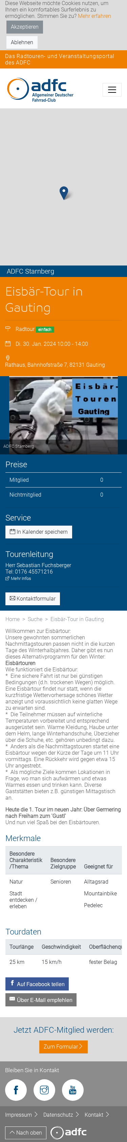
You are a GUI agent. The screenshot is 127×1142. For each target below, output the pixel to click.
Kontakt (95, 1115)
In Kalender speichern (41, 532)
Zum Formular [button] (61, 1046)
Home (12, 619)
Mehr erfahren (94, 16)
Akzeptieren (25, 27)
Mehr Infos (20, 578)
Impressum (19, 1115)
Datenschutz (59, 1115)
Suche (35, 619)
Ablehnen (22, 42)
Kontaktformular (35, 598)
